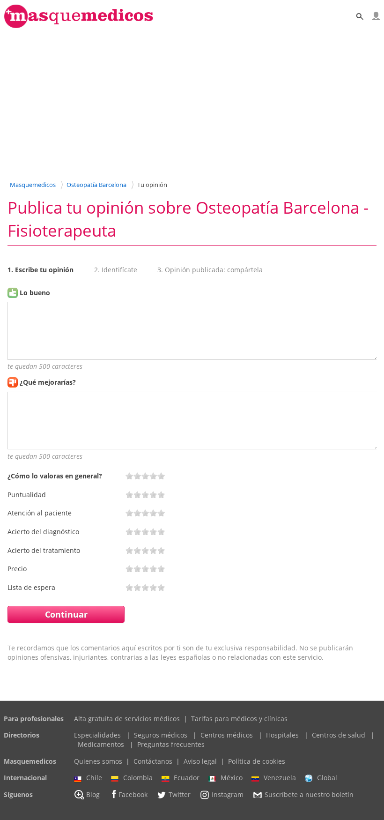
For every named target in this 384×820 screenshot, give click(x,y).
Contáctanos (152, 761)
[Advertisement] (192, 101)
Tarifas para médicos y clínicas (239, 718)
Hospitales (282, 735)
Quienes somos (98, 761)
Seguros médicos (160, 735)
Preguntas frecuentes (171, 744)
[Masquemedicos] (79, 26)
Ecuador (186, 777)
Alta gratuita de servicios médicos (127, 718)
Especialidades (97, 735)
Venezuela (280, 777)
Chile (94, 777)
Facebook (133, 794)
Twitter (180, 794)
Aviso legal (200, 761)
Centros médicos (226, 735)
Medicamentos (101, 744)
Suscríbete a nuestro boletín (309, 794)
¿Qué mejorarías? (48, 382)
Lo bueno (35, 292)
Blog (93, 794)
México (232, 777)
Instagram (228, 794)
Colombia (138, 777)
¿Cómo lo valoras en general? (54, 475)
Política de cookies (256, 761)
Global (327, 777)
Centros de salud (338, 735)
